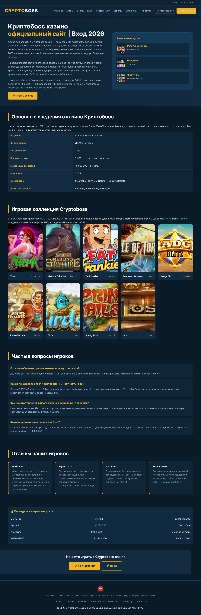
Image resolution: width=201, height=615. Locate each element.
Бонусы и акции (85, 11)
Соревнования (103, 11)
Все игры (118, 11)
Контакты (146, 11)
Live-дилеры (132, 11)
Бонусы (82, 601)
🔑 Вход (111, 565)
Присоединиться (186, 11)
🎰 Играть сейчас (22, 95)
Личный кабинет (166, 11)
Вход (174, 3)
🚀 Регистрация (84, 565)
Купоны (70, 11)
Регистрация (187, 3)
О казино (58, 11)
